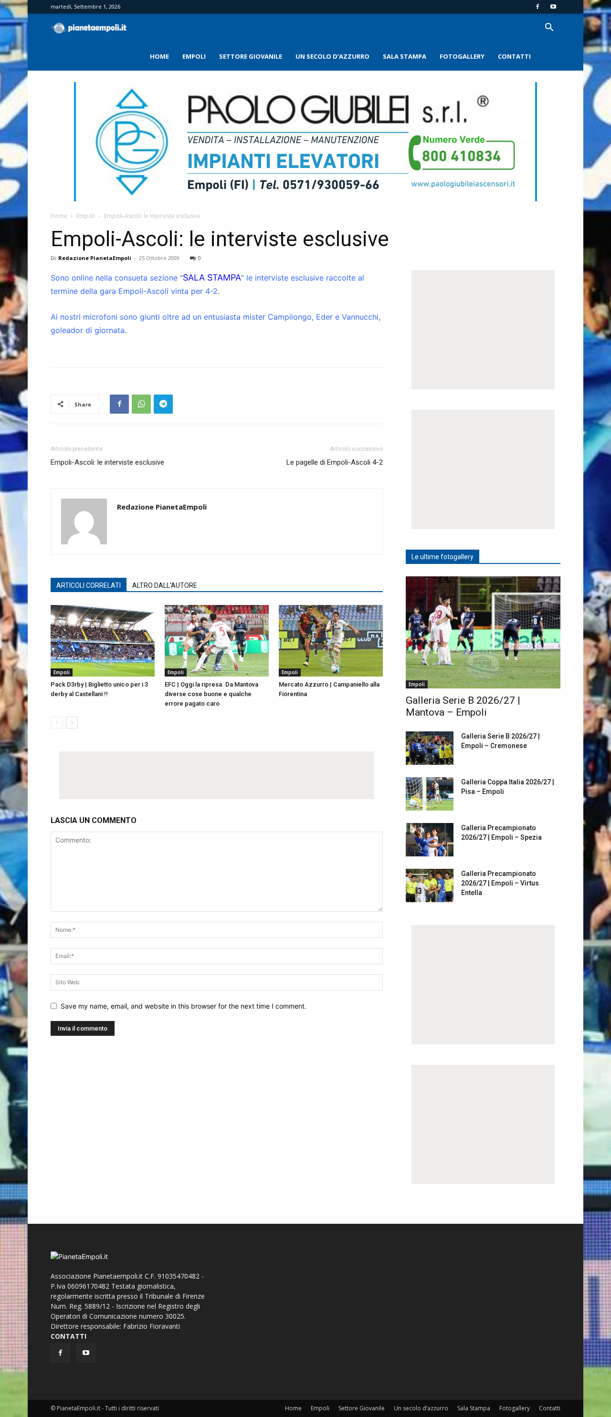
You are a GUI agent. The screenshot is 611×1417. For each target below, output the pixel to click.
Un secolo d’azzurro (332, 56)
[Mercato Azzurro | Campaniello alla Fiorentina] (331, 641)
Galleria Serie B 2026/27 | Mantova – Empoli (463, 706)
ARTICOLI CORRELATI (88, 585)
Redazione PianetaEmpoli (94, 257)
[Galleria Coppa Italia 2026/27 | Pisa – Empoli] (429, 794)
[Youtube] (553, 6)
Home (159, 56)
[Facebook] (537, 6)
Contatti (514, 56)
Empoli (194, 56)
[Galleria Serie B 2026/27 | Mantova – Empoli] (483, 632)
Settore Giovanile (250, 56)
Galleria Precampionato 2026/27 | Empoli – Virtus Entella (500, 883)
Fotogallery (462, 56)
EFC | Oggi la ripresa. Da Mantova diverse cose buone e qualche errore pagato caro (211, 694)
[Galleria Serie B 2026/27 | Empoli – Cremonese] (429, 748)
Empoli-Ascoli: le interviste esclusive (107, 462)
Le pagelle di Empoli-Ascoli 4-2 (334, 462)
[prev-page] (57, 723)
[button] (548, 28)
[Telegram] (163, 404)
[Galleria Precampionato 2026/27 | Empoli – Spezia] (429, 839)
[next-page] (72, 723)
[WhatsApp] (141, 404)
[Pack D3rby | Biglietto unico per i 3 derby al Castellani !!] (103, 641)
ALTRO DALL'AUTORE (164, 585)
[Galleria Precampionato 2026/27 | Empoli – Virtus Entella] (429, 885)
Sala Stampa (404, 56)
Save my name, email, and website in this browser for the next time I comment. (183, 1006)
